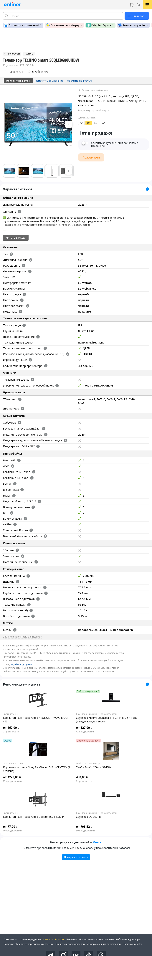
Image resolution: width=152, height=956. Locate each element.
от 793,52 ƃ (84, 827)
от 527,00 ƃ (84, 728)
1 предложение (84, 781)
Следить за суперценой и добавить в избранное (114, 144)
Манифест (71, 939)
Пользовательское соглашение (96, 939)
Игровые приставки (13, 763)
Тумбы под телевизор (88, 763)
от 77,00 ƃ (10, 827)
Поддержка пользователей (70, 944)
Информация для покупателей (104, 944)
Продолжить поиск (76, 857)
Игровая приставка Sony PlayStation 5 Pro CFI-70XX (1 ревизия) (36, 769)
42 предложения (85, 731)
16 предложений (12, 830)
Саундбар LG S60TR (88, 816)
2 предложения (11, 731)
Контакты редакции (30, 939)
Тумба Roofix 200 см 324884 (93, 767)
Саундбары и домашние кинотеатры (96, 714)
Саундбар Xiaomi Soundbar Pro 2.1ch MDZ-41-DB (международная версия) (106, 719)
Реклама (48, 939)
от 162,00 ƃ (11, 728)
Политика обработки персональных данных (28, 944)
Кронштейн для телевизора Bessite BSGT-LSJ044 (33, 816)
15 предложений (12, 781)
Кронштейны (10, 714)
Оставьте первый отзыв (95, 90)
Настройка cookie (132, 944)
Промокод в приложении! (24, 25)
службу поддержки (21, 664)
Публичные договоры (128, 939)
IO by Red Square (101, 25)
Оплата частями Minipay (65, 25)
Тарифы (59, 939)
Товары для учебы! (134, 25)
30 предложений (85, 830)
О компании (10, 939)
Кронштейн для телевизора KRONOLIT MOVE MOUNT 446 (37, 719)
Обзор (7, 740)
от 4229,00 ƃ (12, 777)
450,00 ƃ (82, 777)
